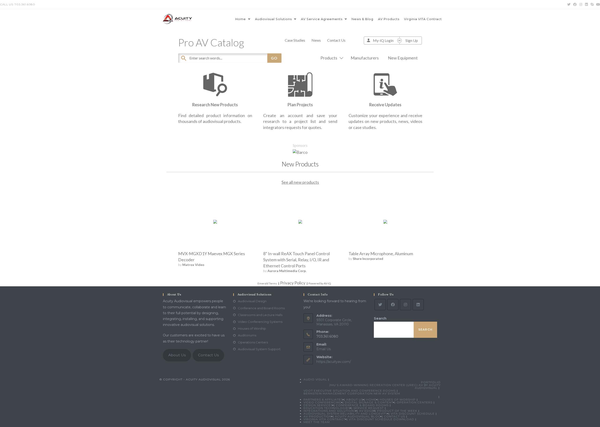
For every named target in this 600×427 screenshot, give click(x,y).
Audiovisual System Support (259, 349)
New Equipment (403, 57)
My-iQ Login (383, 40)
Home (371, 399)
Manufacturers (365, 57)
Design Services (318, 405)
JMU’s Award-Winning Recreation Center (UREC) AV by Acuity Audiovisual (385, 386)
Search (380, 318)
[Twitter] (380, 304)
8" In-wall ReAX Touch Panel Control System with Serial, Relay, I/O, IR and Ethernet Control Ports (296, 259)
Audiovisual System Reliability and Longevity (345, 413)
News (316, 40)
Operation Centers (414, 402)
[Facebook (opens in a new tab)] (575, 4)
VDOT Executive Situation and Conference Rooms (350, 390)
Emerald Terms (267, 283)
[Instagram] (405, 304)
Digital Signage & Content (369, 402)
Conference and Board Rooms (261, 308)
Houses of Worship (252, 328)
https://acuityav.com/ (333, 362)
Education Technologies (327, 408)
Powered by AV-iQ (319, 283)
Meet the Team (317, 422)
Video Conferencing (322, 402)
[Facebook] (392, 304)
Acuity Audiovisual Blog (358, 416)
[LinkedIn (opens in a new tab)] (586, 4)
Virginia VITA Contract (324, 419)
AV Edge (366, 410)
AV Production (318, 416)
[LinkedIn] (418, 304)
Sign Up (411, 40)
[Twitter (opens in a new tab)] (569, 4)
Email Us (323, 349)
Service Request (368, 408)
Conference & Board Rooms (362, 405)
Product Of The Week (397, 410)
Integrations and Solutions (330, 410)
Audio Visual (315, 379)
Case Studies (295, 40)
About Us (177, 355)
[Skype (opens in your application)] (592, 4)
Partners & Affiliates (323, 399)
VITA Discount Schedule (413, 413)
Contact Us (336, 40)
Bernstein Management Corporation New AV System (352, 393)
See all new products (300, 182)
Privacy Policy (292, 282)
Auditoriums (247, 335)
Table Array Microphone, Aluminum (381, 253)
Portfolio (431, 382)
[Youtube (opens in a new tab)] (597, 4)
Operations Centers (253, 342)
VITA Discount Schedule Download (381, 419)
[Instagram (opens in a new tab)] (581, 4)
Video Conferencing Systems (260, 322)
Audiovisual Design (252, 301)
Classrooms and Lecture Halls (260, 315)
